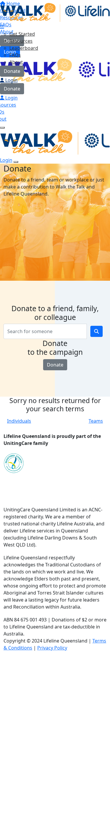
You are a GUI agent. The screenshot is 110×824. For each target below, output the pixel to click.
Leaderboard (23, 48)
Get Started (22, 34)
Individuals (19, 421)
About (16, 62)
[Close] (15, 162)
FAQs (15, 55)
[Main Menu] (2, 128)
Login (11, 80)
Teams (96, 421)
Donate (12, 71)
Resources (21, 41)
